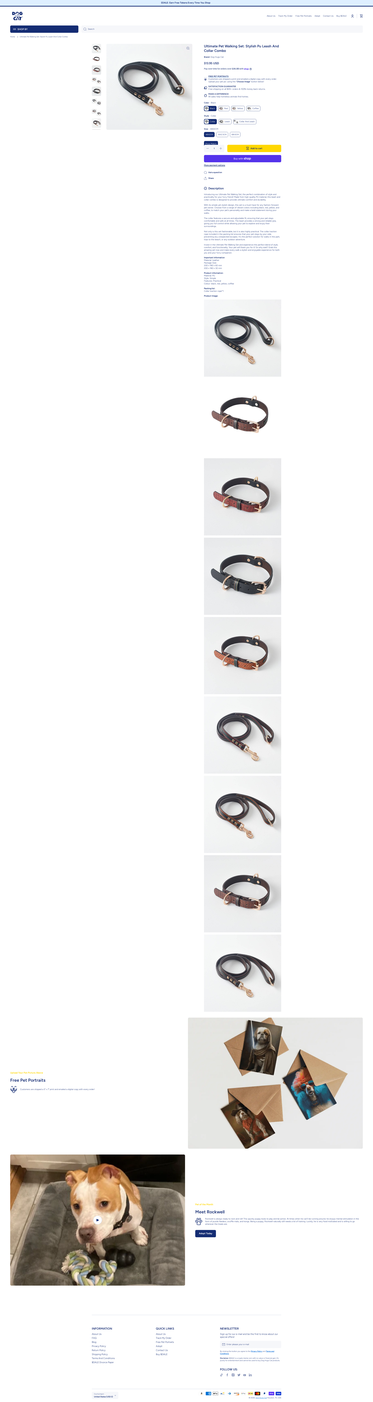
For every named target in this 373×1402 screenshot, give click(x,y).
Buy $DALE (161, 1354)
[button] (209, 178)
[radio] (210, 108)
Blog (94, 1342)
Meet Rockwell (210, 1212)
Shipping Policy (100, 1354)
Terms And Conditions (103, 1358)
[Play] (97, 1220)
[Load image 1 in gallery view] (96, 48)
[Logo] (17, 16)
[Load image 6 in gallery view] (96, 101)
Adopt (159, 1346)
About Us (96, 1334)
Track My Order (163, 1338)
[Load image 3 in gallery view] (96, 70)
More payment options (214, 165)
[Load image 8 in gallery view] (96, 123)
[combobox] (222, 29)
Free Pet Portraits (165, 1342)
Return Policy (98, 1350)
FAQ (94, 1338)
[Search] (83, 29)
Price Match (211, 144)
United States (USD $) (103, 1396)
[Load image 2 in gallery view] (96, 59)
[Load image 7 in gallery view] (96, 112)
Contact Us (162, 1350)
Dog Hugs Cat (261, 1398)
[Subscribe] (277, 1344)
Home (12, 37)
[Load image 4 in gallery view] (96, 80)
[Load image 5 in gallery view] (96, 91)
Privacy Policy (99, 1346)
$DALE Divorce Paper (103, 1362)
